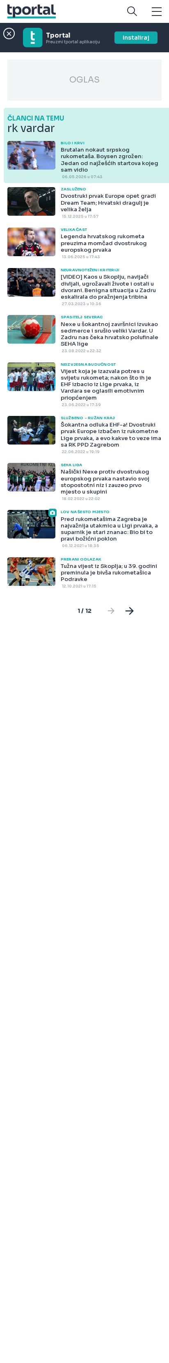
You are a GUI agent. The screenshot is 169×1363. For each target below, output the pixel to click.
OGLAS (84, 80)
